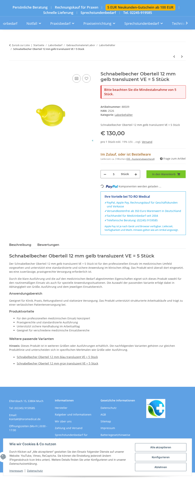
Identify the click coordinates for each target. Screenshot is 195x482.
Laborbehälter (124, 115)
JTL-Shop (175, 477)
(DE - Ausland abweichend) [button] (140, 159)
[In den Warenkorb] (12, 69)
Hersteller (61, 408)
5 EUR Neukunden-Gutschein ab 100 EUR (140, 7)
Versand (147, 142)
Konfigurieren (161, 457)
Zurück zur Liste (21, 45)
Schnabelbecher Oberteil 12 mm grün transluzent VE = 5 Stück (57, 363)
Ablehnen (160, 467)
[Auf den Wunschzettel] (86, 78)
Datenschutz (35, 470)
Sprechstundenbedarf (98, 12)
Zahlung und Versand (68, 428)
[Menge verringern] (105, 174)
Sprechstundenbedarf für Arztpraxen (71, 437)
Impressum (16, 470)
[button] (184, 23)
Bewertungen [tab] (48, 245)
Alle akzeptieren (160, 447)
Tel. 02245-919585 (137, 12)
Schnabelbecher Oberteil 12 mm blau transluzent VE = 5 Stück (57, 357)
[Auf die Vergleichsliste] (76, 78)
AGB (103, 414)
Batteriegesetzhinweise (115, 435)
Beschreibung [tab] (20, 245)
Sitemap (106, 421)
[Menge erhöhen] (136, 174)
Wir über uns (63, 421)
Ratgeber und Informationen (73, 414)
